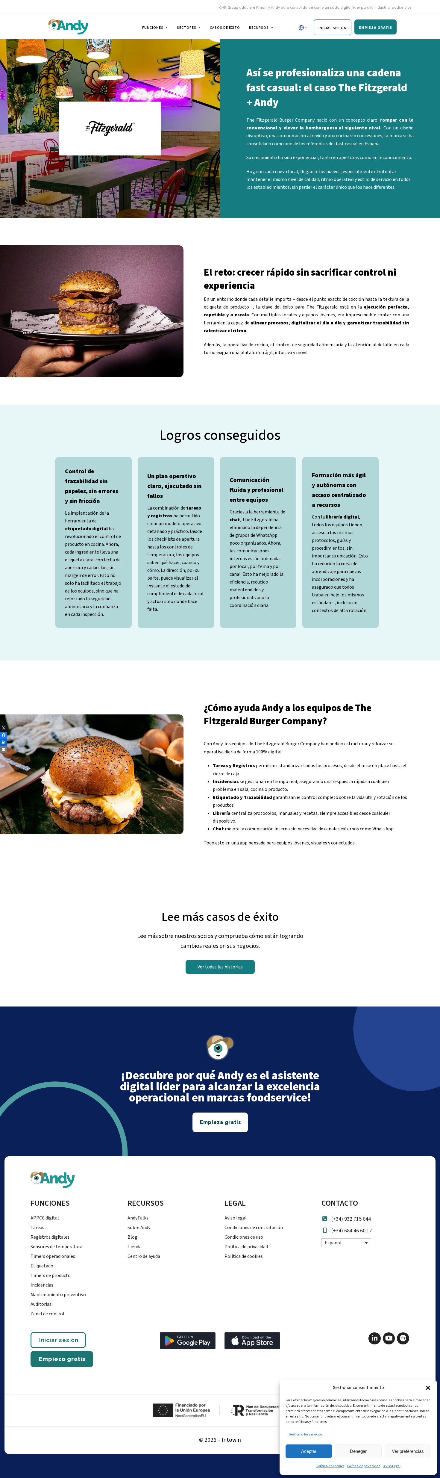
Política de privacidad (363, 1466)
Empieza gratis (62, 1358)
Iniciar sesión (58, 1340)
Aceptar (308, 1451)
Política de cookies (330, 1466)
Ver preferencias (408, 1451)
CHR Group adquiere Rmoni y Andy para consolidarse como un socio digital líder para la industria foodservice (286, 7)
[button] (428, 1388)
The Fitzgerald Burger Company (280, 120)
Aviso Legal (391, 1466)
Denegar (358, 1451)
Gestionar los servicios (305, 1434)
